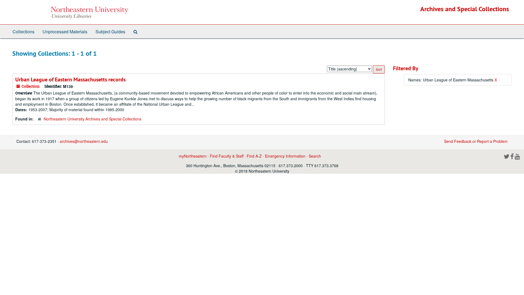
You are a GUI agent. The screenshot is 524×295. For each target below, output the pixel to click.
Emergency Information (285, 156)
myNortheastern (193, 156)
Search (315, 156)
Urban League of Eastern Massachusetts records (70, 79)
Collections (23, 31)
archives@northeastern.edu (84, 141)
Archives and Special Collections (464, 9)
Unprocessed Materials (65, 31)
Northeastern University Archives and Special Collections (92, 119)
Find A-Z (254, 156)
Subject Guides (110, 31)
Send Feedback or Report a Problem (476, 141)
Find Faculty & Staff (226, 156)
